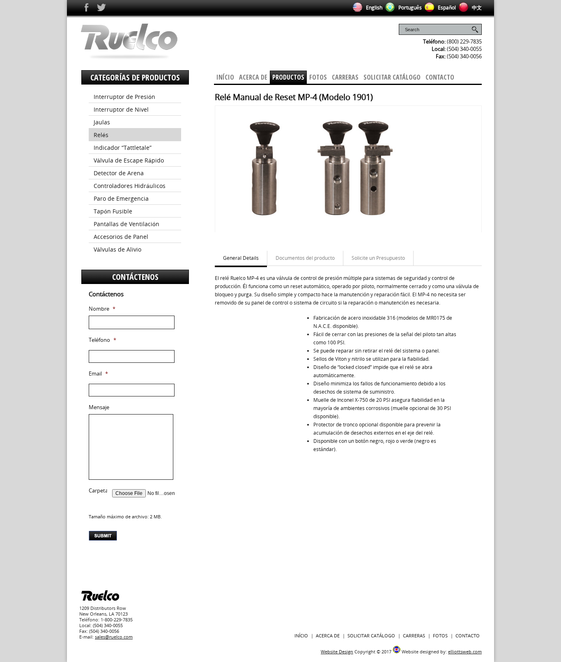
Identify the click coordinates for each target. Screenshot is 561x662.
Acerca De (253, 77)
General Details (241, 257)
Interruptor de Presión (124, 97)
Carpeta (98, 490)
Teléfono (102, 340)
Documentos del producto (305, 257)
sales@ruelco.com (114, 637)
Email (98, 373)
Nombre (102, 308)
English (373, 7)
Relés (101, 135)
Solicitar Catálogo (392, 77)
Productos (288, 77)
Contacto (439, 77)
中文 (476, 7)
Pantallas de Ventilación (126, 224)
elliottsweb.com (465, 651)
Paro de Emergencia (121, 198)
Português (409, 7)
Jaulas (102, 122)
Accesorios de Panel (121, 237)
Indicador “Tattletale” (123, 147)
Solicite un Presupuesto (378, 257)
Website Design (337, 651)
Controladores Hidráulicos (130, 186)
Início (225, 77)
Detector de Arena (119, 173)
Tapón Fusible (113, 211)
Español (446, 7)
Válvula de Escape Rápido (129, 160)
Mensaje (99, 407)
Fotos (318, 77)
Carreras (345, 77)
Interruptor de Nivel (121, 109)
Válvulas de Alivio (117, 249)
